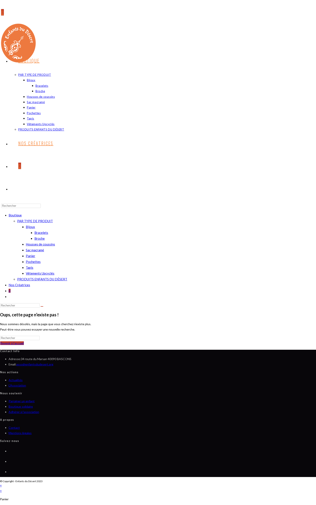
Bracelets (41, 233)
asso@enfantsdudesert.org (34, 364)
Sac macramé (35, 250)
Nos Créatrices (19, 285)
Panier (30, 256)
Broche (39, 238)
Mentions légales (20, 433)
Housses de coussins (40, 244)
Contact (14, 427)
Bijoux (30, 227)
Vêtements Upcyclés (40, 273)
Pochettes (33, 262)
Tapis (29, 267)
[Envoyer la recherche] (41, 306)
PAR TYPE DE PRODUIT (35, 221)
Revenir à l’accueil (12, 343)
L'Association (17, 385)
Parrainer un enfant (22, 401)
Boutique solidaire (21, 406)
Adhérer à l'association (24, 412)
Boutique (15, 215)
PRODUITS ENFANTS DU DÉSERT (42, 279)
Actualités (16, 380)
